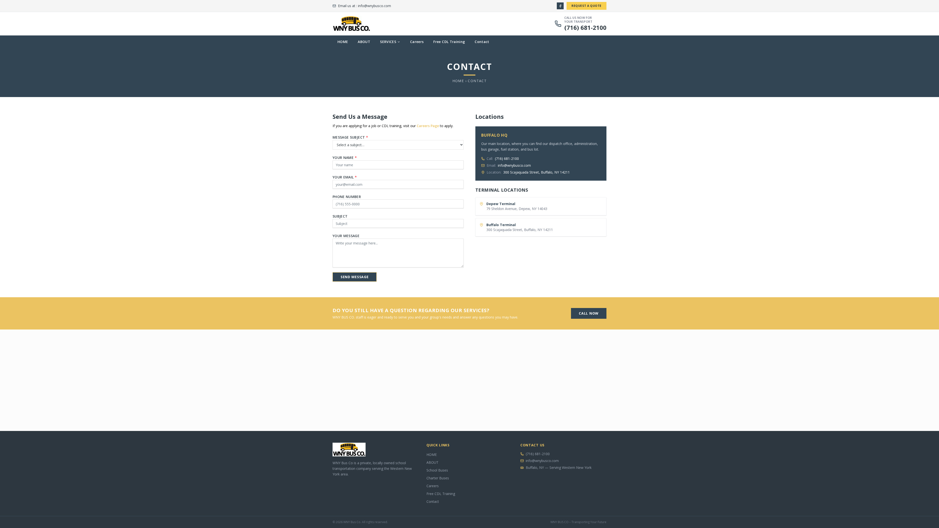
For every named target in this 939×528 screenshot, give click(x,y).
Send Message (355, 277)
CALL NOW (589, 313)
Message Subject (350, 137)
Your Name (345, 157)
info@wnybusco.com (374, 5)
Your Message (346, 235)
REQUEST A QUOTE (586, 6)
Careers (417, 41)
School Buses (437, 470)
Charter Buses (437, 478)
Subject (340, 216)
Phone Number (347, 196)
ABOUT (364, 41)
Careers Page (428, 125)
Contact (482, 41)
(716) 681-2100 (585, 27)
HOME (342, 41)
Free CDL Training (449, 41)
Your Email (345, 177)
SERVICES (388, 41)
